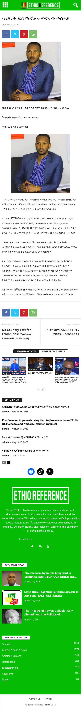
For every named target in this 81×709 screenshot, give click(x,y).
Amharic (7, 373)
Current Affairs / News (14, 650)
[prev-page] (38, 389)
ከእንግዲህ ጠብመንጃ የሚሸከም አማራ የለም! (25, 437)
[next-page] (43, 389)
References (8, 661)
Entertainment (10, 667)
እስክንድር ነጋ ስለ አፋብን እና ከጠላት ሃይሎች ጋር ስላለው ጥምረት (35, 406)
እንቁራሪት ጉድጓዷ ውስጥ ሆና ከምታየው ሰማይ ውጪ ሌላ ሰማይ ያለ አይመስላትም (66, 379)
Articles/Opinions (11, 655)
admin (5, 411)
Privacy (48, 698)
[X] (48, 547)
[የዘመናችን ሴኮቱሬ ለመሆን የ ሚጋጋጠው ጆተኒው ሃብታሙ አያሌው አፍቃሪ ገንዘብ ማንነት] (14, 366)
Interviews (8, 673)
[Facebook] (6, 34)
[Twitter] (15, 34)
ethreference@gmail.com (47, 539)
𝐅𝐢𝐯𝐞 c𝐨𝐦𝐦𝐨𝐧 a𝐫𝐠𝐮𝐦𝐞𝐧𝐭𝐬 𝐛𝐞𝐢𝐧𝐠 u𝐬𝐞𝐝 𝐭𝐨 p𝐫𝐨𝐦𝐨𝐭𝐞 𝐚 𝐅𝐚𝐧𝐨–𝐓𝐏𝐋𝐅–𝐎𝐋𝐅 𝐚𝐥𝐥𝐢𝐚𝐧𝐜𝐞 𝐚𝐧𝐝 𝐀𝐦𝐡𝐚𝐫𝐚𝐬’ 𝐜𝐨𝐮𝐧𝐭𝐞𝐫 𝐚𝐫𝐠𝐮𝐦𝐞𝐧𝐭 (40, 422)
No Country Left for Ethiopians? (17, 334)
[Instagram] (41, 547)
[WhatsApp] (33, 34)
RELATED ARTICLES (26, 351)
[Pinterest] (24, 34)
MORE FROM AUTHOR (53, 351)
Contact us (34, 698)
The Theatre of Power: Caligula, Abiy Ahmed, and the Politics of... (48, 612)
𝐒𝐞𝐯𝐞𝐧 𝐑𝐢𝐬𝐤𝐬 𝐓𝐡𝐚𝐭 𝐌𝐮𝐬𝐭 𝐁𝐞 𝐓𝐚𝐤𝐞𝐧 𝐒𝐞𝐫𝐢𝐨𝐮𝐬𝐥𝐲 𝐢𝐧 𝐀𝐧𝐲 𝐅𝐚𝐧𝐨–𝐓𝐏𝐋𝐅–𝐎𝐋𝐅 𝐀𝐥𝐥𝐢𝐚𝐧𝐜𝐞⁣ (51, 593)
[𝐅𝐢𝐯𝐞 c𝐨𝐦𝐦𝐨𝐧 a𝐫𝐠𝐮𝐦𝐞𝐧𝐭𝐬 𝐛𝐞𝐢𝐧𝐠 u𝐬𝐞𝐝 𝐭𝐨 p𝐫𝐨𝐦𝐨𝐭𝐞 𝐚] (12, 578)
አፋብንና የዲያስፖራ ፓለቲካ (39, 372)
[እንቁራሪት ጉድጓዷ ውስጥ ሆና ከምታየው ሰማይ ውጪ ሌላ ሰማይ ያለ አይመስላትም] (67, 366)
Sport (5, 679)
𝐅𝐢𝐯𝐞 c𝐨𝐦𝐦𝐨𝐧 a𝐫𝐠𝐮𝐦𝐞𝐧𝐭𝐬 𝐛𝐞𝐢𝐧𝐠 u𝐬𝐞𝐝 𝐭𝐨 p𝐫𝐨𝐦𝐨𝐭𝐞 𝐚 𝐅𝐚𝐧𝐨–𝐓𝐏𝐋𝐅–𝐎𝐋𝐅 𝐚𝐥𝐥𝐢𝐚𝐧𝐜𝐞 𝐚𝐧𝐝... (50, 574)
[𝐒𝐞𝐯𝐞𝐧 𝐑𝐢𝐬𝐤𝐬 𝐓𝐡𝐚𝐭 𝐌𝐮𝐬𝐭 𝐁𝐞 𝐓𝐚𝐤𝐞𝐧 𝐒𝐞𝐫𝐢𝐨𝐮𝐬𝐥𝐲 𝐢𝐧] (12, 597)
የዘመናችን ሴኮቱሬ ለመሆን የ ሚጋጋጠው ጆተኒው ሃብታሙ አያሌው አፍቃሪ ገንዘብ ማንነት (14, 379)
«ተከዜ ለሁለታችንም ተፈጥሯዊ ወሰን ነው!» (25, 450)
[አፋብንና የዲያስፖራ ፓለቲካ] (40, 364)
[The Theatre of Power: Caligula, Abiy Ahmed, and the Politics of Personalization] (12, 616)
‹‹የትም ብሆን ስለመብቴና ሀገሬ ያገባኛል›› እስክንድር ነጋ (61, 332)
